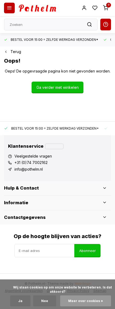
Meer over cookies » (85, 301)
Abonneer (87, 250)
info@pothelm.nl (28, 169)
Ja (20, 301)
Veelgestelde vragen (33, 156)
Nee (44, 301)
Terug (15, 51)
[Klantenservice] (54, 146)
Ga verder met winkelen (57, 87)
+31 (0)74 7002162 (31, 162)
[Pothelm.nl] (37, 8)
